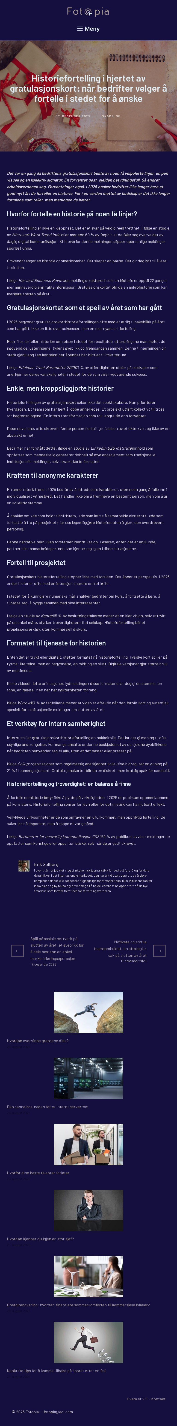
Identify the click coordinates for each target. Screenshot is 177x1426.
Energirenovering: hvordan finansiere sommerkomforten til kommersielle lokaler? (78, 1304)
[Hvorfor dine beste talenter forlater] (88, 1161)
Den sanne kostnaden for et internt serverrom (47, 1106)
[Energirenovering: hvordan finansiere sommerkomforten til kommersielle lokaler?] (88, 1293)
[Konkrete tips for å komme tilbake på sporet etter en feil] (88, 1359)
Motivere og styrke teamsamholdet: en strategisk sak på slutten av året (120, 948)
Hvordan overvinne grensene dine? (38, 1040)
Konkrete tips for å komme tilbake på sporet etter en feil (56, 1370)
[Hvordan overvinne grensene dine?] (88, 1029)
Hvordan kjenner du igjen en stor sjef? (40, 1238)
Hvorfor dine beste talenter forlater (38, 1172)
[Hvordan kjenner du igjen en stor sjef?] (88, 1227)
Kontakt (158, 1398)
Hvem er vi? (137, 1398)
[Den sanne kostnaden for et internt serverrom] (88, 1095)
